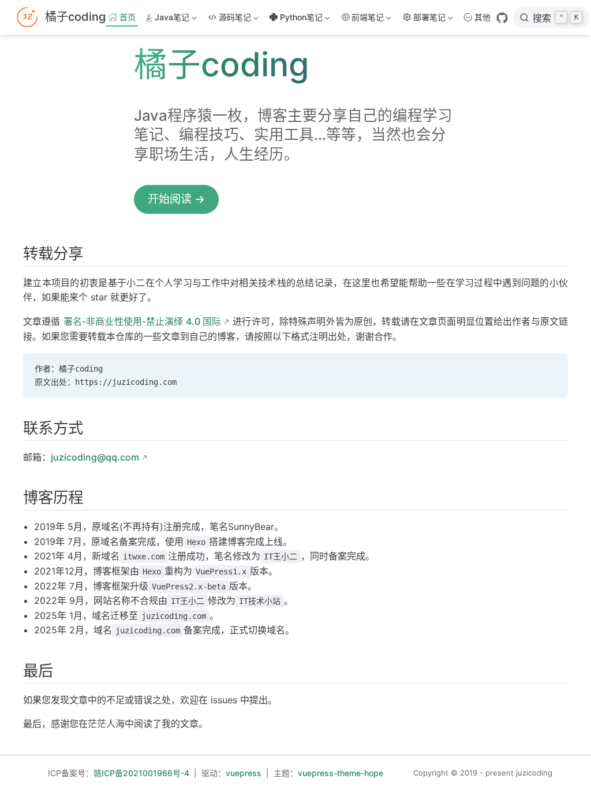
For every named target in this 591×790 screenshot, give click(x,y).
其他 (482, 17)
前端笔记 (365, 19)
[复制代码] (552, 368)
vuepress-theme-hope (340, 773)
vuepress (243, 773)
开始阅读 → (176, 199)
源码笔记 (235, 19)
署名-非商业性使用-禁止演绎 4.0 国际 (142, 321)
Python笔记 (299, 19)
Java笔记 (171, 19)
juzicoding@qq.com (95, 457)
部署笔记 (429, 19)
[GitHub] (502, 18)
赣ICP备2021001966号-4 (141, 773)
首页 (127, 17)
